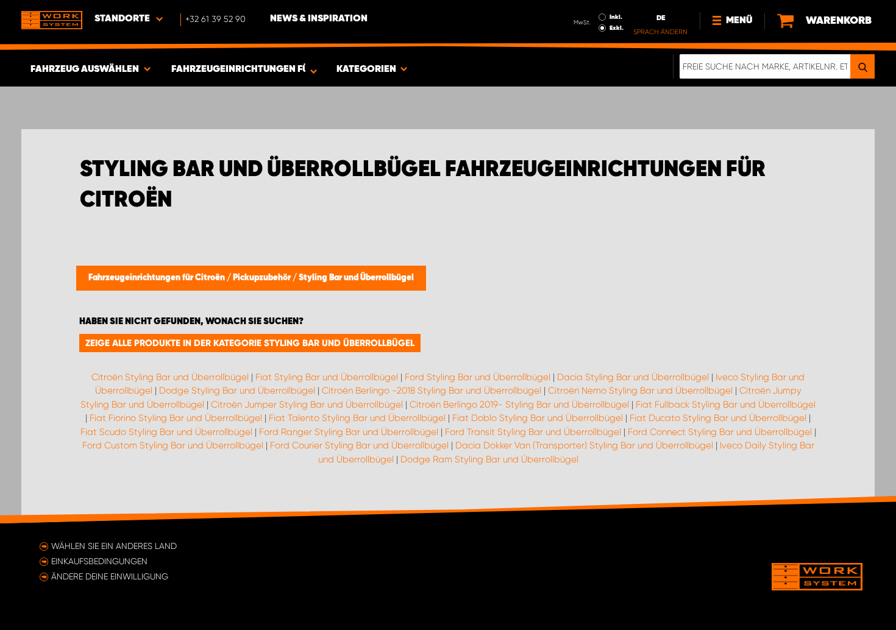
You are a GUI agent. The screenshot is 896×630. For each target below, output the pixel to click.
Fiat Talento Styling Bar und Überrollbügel (357, 417)
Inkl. (616, 17)
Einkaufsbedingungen (99, 561)
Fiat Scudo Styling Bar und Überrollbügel (166, 431)
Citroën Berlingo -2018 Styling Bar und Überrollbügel (431, 390)
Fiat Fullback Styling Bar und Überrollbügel (726, 404)
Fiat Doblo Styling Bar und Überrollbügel (537, 417)
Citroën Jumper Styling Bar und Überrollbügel (307, 404)
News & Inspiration (319, 19)
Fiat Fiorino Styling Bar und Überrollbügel (176, 417)
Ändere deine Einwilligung (109, 576)
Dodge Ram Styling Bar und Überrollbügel (489, 459)
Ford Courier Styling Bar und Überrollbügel (359, 445)
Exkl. (617, 28)
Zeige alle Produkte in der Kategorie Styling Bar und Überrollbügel (249, 343)
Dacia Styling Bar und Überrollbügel (633, 377)
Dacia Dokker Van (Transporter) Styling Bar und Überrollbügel (584, 445)
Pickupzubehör (263, 278)
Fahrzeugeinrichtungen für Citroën (157, 278)
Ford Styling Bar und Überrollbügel (477, 377)
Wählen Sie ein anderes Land (114, 546)
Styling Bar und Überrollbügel (356, 278)
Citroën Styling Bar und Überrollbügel (170, 377)
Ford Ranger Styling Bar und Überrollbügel (348, 431)
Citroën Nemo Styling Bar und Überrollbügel (640, 390)
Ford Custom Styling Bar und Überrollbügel (172, 445)
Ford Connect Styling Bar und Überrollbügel (720, 431)
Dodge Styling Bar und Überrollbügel (237, 390)
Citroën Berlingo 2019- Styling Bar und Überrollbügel (519, 404)
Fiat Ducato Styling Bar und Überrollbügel (718, 417)
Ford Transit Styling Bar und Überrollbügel (533, 431)
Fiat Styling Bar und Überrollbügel (326, 377)
